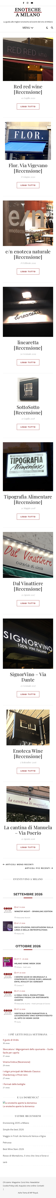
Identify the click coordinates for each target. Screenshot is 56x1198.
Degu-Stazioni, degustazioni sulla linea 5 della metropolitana (33, 928)
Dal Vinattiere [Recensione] (28, 586)
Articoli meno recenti (19, 864)
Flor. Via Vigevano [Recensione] (28, 168)
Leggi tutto (28, 106)
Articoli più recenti (38, 868)
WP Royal (34, 1192)
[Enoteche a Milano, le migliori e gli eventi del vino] (28, 12)
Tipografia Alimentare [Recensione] (28, 499)
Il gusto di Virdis (11, 1039)
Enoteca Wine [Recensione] (28, 753)
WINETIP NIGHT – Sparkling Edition (33, 911)
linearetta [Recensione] (28, 345)
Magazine (16, 1182)
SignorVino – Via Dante (28, 677)
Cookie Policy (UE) (10, 1185)
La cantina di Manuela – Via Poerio (28, 830)
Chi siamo (7, 1182)
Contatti (40, 1185)
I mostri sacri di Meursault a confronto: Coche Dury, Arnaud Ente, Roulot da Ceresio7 (32, 979)
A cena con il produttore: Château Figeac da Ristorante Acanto (31, 997)
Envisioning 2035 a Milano (16, 1122)
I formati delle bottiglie (14, 1084)
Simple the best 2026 (13, 1129)
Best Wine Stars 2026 (13, 1149)
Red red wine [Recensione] (28, 89)
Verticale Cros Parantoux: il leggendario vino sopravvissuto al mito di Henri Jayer (33, 1015)
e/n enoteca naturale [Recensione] (28, 254)
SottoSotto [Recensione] (28, 409)
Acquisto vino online (27, 1185)
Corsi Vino (25, 1182)
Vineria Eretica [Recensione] (16, 1061)
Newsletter (34, 1182)
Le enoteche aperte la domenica (18, 1106)
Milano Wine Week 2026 (27, 963)
